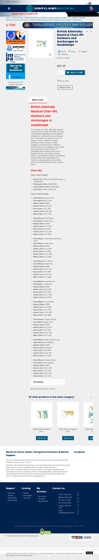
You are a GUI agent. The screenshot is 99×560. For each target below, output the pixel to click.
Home (8, 18)
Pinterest (64, 54)
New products (27, 495)
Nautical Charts (17, 18)
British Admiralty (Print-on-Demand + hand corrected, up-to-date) (46, 18)
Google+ (83, 51)
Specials (26, 493)
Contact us (11, 493)
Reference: (60, 58)
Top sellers (26, 498)
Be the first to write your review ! (43, 389)
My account (42, 496)
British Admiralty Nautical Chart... (42, 430)
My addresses (43, 501)
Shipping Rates (65, 87)
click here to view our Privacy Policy (20, 555)
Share (73, 51)
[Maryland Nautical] (50, 8)
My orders (41, 499)
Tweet (63, 51)
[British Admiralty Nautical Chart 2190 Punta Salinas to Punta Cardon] (42, 414)
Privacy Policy (12, 500)
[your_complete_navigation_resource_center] (49, 25)
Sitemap (10, 495)
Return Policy (12, 498)
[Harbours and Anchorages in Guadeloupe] (41, 57)
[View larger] (50, 55)
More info (37, 99)
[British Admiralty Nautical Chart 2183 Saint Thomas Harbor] (68, 414)
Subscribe (16, 77)
